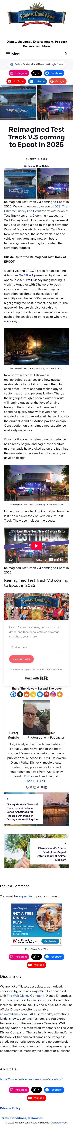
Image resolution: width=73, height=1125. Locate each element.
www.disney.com (15, 1014)
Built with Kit (36, 678)
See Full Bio (35, 781)
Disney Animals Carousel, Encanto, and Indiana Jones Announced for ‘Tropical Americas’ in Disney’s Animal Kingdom (23, 812)
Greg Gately (42, 166)
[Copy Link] (33, 694)
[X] (20, 694)
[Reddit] (27, 694)
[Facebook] (13, 694)
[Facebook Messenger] (40, 694)
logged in (25, 896)
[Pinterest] (46, 694)
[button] (66, 54)
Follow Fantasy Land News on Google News (39, 64)
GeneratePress (59, 1122)
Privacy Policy (10, 1108)
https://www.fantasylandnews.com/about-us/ (31, 1079)
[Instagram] (53, 694)
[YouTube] (42, 787)
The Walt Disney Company (25, 996)
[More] (60, 694)
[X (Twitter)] (31, 787)
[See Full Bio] (44, 781)
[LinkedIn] (45, 787)
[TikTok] (38, 787)
